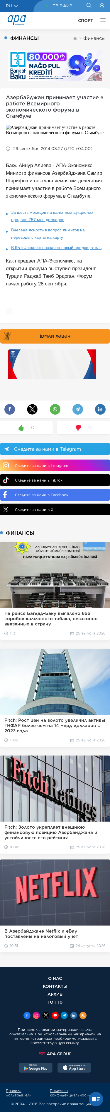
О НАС (55, 978)
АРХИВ (55, 994)
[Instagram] (36, 1016)
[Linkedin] (73, 1016)
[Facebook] (27, 1016)
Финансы (94, 38)
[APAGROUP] (55, 1053)
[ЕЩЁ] (101, 20)
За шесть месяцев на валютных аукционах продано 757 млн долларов (52, 216)
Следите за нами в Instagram (41, 465)
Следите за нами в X (34, 509)
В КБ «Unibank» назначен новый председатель (56, 247)
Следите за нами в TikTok (38, 480)
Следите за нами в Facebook (41, 495)
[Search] (89, 6)
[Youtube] (55, 1016)
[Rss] (83, 1016)
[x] (45, 1016)
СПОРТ (85, 20)
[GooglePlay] (36, 1068)
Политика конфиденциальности (70, 1093)
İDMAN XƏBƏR (55, 336)
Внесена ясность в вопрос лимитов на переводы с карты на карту (48, 234)
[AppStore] (74, 1068)
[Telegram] (64, 1016)
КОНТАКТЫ (55, 986)
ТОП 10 (55, 1002)
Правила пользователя (18, 1093)
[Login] (102, 6)
